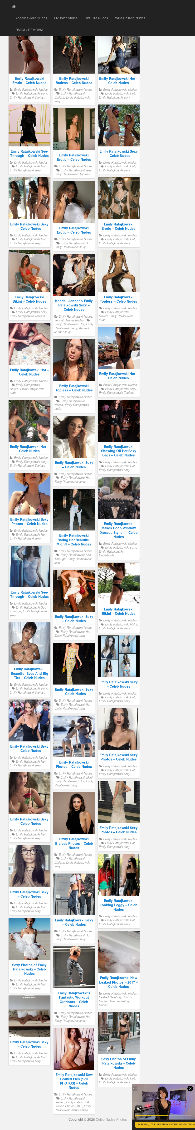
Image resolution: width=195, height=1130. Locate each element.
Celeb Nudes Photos (111, 1119)
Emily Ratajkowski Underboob (111, 553)
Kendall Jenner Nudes (69, 320)
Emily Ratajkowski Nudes (31, 89)
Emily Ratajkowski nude (116, 318)
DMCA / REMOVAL (29, 29)
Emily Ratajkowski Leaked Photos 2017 (72, 1104)
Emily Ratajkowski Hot (120, 93)
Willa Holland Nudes (130, 17)
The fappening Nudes (114, 1003)
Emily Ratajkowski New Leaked (72, 1108)
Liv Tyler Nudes (66, 17)
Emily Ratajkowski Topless (27, 97)
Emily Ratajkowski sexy (31, 93)
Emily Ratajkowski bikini (121, 624)
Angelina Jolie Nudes (31, 17)
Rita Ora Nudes (96, 17)
